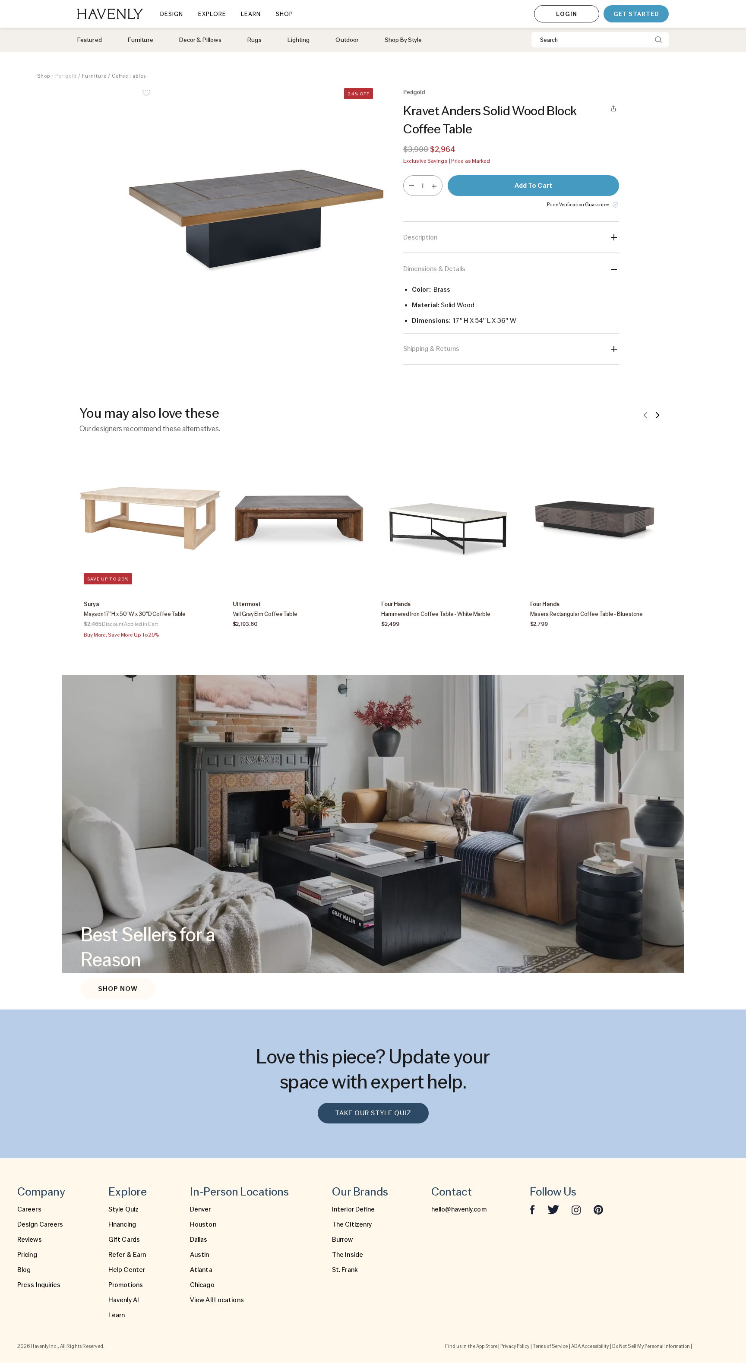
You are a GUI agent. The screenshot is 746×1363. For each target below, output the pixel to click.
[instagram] (576, 1209)
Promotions (125, 1285)
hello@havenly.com (459, 1209)
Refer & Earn (127, 1255)
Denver (200, 1209)
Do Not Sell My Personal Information (651, 1346)
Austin (199, 1255)
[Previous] (645, 415)
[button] (256, 226)
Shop (43, 76)
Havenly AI (123, 1300)
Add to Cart (533, 185)
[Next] (657, 415)
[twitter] (553, 1209)
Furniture (94, 76)
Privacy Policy (514, 1346)
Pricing (27, 1255)
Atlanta (201, 1270)
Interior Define (353, 1209)
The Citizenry (352, 1224)
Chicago (202, 1285)
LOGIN (566, 13)
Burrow (342, 1239)
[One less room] (411, 185)
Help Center (126, 1270)
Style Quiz (123, 1209)
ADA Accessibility (590, 1346)
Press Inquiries (39, 1285)
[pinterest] (598, 1209)
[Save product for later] (146, 98)
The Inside (347, 1255)
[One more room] (434, 185)
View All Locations (217, 1300)
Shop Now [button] (118, 989)
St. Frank (345, 1270)
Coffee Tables (129, 76)
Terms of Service (550, 1346)
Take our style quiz (373, 1113)
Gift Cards (124, 1239)
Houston (203, 1224)
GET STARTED (636, 13)
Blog (24, 1270)
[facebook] (532, 1209)
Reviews (29, 1239)
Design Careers (40, 1224)
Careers (29, 1209)
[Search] (658, 39)
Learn (116, 1315)
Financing (122, 1224)
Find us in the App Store (471, 1346)
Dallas (199, 1239)
